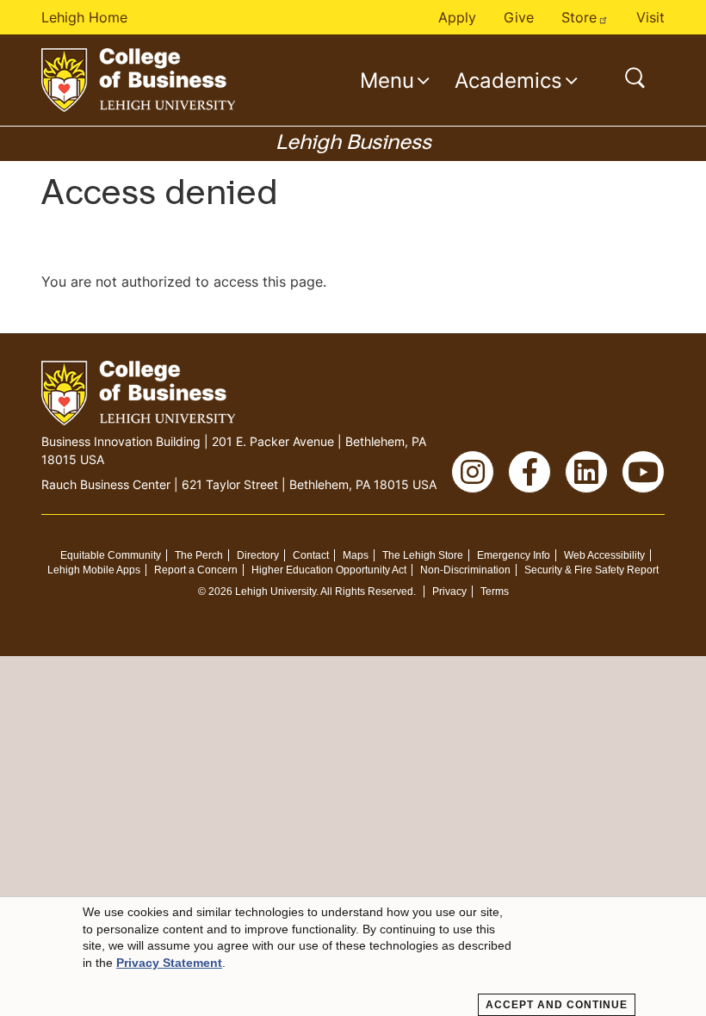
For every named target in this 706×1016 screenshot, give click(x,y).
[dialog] (353, 956)
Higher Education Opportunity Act (328, 570)
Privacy (449, 591)
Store (579, 17)
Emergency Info (513, 555)
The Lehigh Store (422, 555)
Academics (508, 80)
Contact (311, 555)
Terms (494, 591)
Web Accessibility (604, 555)
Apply (457, 17)
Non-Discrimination (465, 570)
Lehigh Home (84, 17)
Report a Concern (196, 570)
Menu (387, 80)
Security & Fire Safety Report (591, 570)
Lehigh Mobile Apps (93, 570)
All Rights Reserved (366, 591)
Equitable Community (110, 555)
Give (519, 17)
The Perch (199, 555)
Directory (258, 555)
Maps (355, 555)
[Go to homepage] (138, 80)
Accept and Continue (557, 1005)
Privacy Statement (169, 963)
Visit (650, 17)
